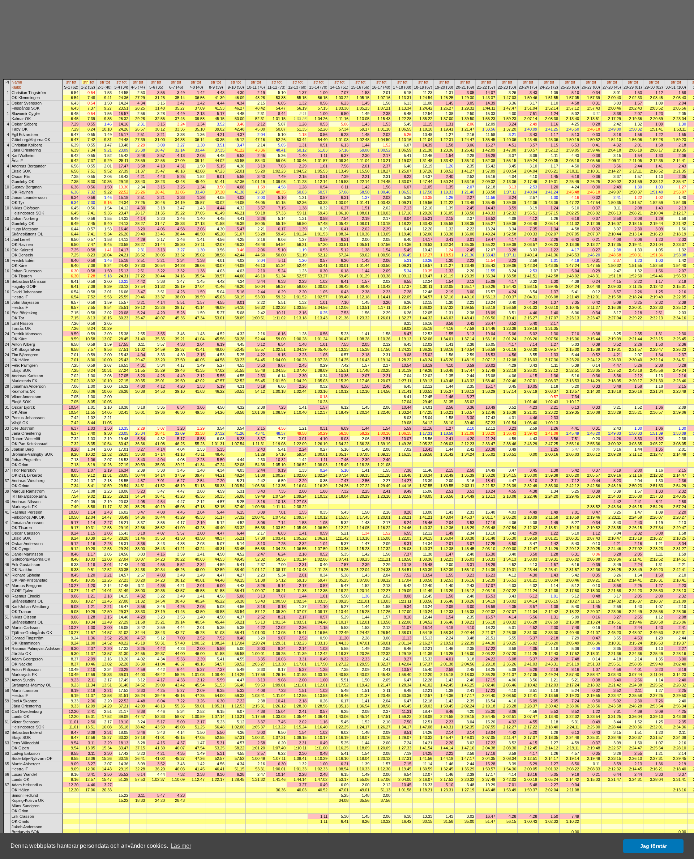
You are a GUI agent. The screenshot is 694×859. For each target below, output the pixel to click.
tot (74, 82)
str (68, 82)
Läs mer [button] (181, 846)
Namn (17, 82)
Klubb (16, 87)
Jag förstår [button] (653, 846)
